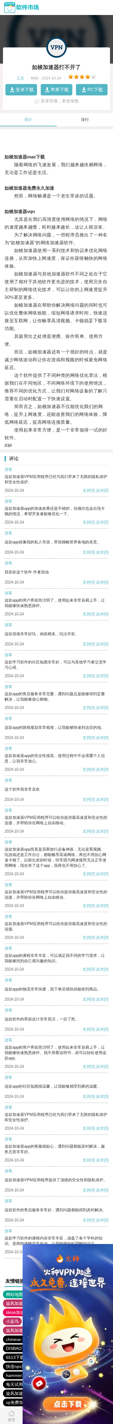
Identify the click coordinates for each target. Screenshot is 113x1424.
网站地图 (14, 1294)
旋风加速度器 (18, 1393)
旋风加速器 (16, 1330)
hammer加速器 (20, 1375)
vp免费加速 (16, 1402)
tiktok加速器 (17, 1312)
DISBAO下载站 (20, 1348)
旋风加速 (14, 1303)
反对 (100, 490)
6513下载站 (17, 1357)
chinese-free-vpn (22, 1339)
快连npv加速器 (20, 1366)
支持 (86, 490)
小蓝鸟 (12, 1321)
